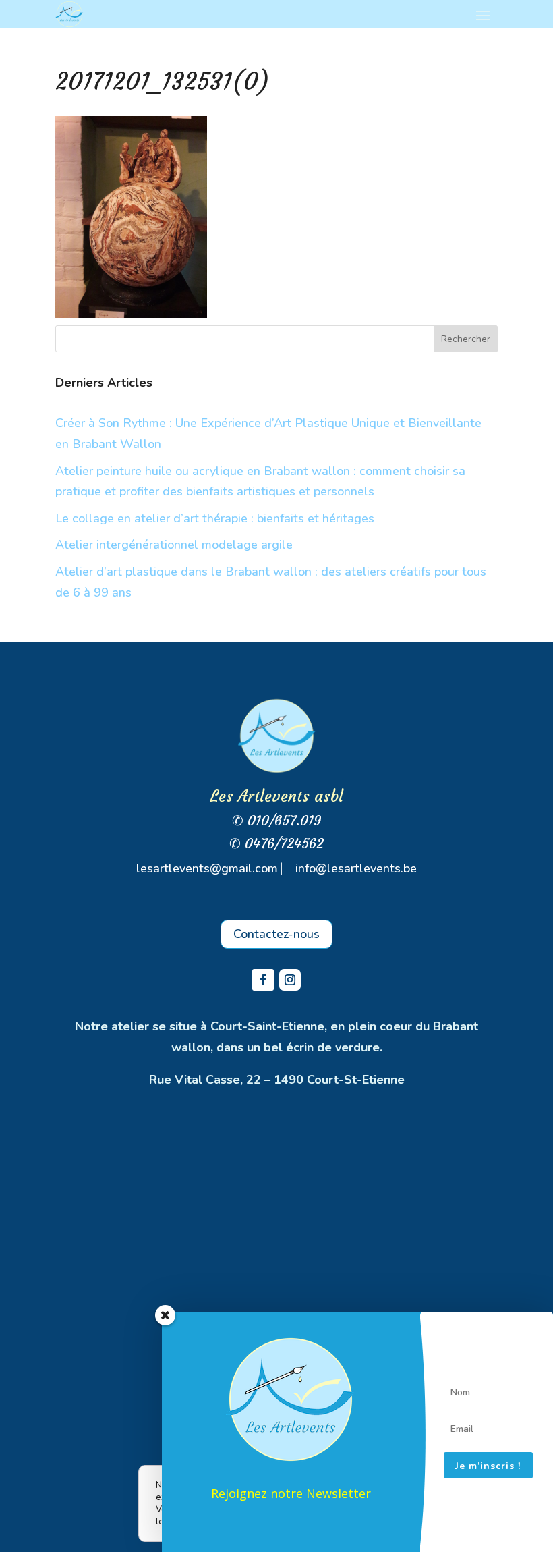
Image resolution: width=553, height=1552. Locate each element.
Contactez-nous (276, 934)
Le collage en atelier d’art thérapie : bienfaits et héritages (214, 518)
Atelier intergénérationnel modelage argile (174, 544)
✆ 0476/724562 (276, 843)
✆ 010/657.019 (277, 820)
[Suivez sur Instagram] (290, 980)
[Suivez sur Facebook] (263, 980)
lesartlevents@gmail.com (207, 868)
